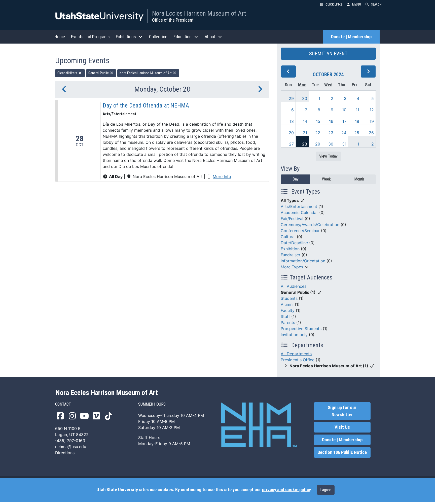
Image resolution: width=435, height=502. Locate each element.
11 (357, 109)
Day (296, 179)
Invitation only (294, 334)
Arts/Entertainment (299, 206)
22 (317, 132)
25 (356, 132)
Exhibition (290, 248)
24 (343, 132)
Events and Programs (90, 36)
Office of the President (173, 20)
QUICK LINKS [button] (333, 4)
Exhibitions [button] (126, 36)
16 (331, 121)
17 (344, 121)
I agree (325, 489)
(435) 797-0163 (70, 440)
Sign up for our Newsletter (342, 411)
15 (318, 121)
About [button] (210, 36)
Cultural (288, 236)
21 (305, 132)
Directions (65, 452)
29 (291, 98)
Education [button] (182, 36)
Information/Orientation (303, 260)
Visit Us (342, 427)
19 (372, 121)
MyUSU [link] (356, 4)
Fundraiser (290, 254)
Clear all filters (67, 73)
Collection (158, 36)
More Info (222, 176)
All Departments (296, 353)
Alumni (287, 304)
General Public (99, 73)
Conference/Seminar (300, 230)
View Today (328, 156)
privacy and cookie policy (286, 489)
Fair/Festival (292, 218)
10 (344, 109)
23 (330, 132)
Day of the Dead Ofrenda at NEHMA (146, 105)
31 (344, 144)
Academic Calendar (299, 212)
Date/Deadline (294, 242)
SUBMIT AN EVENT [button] (328, 54)
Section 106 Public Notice (342, 452)
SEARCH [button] (376, 4)
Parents (288, 322)
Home (59, 36)
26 (371, 132)
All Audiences (293, 286)
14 (305, 121)
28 (304, 144)
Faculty (288, 310)
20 (291, 132)
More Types (292, 266)
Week (326, 179)
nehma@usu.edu (70, 446)
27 (291, 144)
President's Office (297, 359)
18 (357, 121)
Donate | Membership (351, 37)
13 (291, 121)
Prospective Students (301, 328)
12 (372, 109)
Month (359, 179)
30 (304, 98)
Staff (285, 316)
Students (289, 298)
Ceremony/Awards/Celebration (310, 224)
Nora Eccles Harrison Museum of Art (199, 13)
